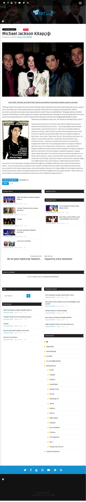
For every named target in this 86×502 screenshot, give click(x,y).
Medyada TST (24, 180)
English (52, 375)
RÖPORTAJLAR (51, 351)
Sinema (52, 432)
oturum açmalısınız (51, 277)
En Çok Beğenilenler (53, 361)
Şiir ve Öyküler (55, 427)
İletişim (52, 380)
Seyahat (52, 423)
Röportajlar (54, 418)
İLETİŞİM (49, 356)
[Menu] (80, 3)
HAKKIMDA (50, 347)
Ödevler (52, 408)
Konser (52, 394)
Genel (52, 370)
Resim (52, 413)
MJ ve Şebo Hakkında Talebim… (24, 259)
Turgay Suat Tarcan (56, 447)
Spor (51, 442)
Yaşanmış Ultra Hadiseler (58, 259)
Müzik (52, 404)
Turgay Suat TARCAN (24, 37)
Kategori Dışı (54, 389)
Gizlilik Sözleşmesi (53, 451)
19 (68, 212)
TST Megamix (54, 437)
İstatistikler (54, 384)
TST (53, 495)
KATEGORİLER (51, 366)
